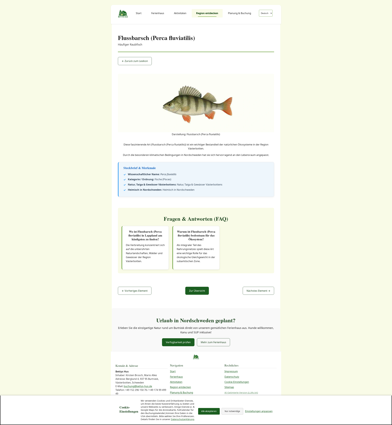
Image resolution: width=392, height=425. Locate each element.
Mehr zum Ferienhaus (213, 342)
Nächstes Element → (258, 290)
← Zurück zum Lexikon (135, 61)
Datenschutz (231, 376)
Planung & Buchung (239, 13)
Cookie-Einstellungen (236, 382)
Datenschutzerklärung (182, 419)
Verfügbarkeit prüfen (178, 342)
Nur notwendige (232, 411)
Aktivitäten (180, 13)
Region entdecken (207, 13)
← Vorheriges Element (135, 290)
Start (138, 13)
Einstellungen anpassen (259, 411)
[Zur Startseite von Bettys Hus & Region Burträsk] (123, 14)
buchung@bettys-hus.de (138, 386)
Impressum (231, 371)
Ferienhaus (157, 13)
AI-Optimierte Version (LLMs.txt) (241, 392)
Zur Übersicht (197, 290)
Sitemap (229, 387)
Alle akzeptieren (209, 411)
